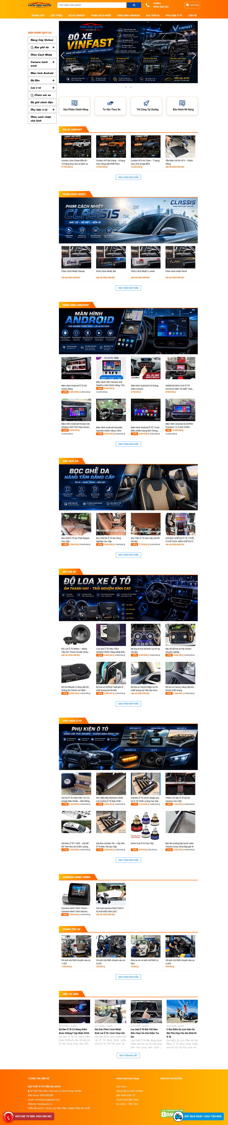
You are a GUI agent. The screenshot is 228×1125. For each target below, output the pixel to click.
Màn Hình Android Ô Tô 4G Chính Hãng (74, 387)
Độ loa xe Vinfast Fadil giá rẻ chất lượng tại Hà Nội (109, 689)
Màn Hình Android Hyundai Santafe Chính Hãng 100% (109, 429)
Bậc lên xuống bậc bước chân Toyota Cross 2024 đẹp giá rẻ (179, 845)
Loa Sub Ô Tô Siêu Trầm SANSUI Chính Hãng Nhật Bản (110, 650)
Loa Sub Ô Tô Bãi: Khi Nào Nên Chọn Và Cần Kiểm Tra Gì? (145, 1033)
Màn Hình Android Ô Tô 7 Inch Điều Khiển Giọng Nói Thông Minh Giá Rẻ (145, 429)
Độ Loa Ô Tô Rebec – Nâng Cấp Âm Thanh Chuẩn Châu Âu (74, 651)
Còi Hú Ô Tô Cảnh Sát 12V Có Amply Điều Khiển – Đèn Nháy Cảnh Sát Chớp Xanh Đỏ (75, 800)
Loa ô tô (36, 87)
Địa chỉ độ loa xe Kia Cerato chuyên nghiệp (178, 650)
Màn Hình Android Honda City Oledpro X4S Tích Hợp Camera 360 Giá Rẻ (75, 426)
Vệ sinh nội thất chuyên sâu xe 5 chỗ (110, 962)
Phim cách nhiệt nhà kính (41, 118)
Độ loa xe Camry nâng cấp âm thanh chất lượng (179, 689)
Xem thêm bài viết (128, 1055)
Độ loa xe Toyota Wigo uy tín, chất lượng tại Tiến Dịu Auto (144, 689)
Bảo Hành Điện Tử (125, 1095)
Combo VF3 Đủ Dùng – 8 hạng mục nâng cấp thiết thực (110, 162)
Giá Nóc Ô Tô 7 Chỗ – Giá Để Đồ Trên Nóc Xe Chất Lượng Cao (74, 845)
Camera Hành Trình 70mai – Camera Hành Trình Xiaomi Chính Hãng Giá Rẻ (74, 910)
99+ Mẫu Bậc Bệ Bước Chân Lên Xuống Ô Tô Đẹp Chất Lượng (109, 800)
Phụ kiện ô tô (174, 15)
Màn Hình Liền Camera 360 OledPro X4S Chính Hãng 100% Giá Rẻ (111, 384)
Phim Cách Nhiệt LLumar (143, 271)
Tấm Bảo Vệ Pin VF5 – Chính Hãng (179, 162)
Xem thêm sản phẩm (128, 177)
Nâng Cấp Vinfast (42, 39)
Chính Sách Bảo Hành (127, 1099)
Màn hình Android (129, 15)
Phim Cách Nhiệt (101, 15)
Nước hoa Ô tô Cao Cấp (142, 843)
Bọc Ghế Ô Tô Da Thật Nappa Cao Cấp (75, 540)
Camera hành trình (39, 63)
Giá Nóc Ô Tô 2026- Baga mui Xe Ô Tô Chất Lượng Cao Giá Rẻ (145, 800)
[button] (194, 55)
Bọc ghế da (153, 15)
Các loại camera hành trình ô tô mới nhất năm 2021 (110, 910)
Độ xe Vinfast (77, 15)
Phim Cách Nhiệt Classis (73, 271)
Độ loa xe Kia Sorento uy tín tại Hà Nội (145, 650)
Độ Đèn (35, 80)
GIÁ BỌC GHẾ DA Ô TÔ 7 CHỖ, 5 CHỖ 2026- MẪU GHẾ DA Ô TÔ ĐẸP (179, 540)
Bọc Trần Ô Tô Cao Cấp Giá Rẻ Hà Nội (145, 540)
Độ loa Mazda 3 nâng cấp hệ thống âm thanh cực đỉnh (75, 689)
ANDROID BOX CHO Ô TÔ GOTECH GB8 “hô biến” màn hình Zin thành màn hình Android (178, 387)
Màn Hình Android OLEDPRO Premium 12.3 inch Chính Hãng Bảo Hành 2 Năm (179, 426)
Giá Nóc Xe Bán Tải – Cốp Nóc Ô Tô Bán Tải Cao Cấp (110, 845)
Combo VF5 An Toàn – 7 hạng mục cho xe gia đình (145, 162)
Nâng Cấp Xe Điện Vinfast (129, 1091)
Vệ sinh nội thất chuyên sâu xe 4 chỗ (179, 962)
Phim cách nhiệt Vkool (176, 271)
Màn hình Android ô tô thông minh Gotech (144, 387)
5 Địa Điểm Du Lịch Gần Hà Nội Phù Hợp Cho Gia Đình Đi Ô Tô (182, 1033)
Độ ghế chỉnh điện (42, 102)
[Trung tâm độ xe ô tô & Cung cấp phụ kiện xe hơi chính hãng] (40, 5)
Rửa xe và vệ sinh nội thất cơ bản (144, 962)
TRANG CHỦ (38, 15)
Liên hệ (192, 15)
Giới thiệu (56, 15)
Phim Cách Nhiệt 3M (106, 271)
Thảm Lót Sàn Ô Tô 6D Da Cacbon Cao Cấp (177, 799)
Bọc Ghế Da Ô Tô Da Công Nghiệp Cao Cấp (108, 540)
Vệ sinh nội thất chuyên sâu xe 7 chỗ (75, 962)
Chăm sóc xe (42, 95)
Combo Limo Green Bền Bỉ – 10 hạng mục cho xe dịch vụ (74, 162)
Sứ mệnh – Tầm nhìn (127, 1104)
